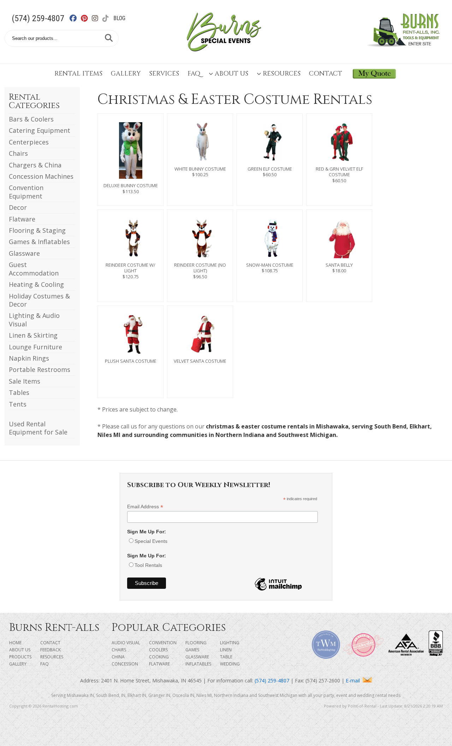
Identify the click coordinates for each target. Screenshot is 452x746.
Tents (17, 404)
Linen (226, 650)
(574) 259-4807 (38, 18)
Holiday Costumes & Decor (39, 300)
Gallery (126, 73)
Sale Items (24, 381)
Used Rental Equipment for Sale (38, 428)
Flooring (196, 643)
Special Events (151, 541)
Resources (282, 73)
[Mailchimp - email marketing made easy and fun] (278, 590)
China (118, 657)
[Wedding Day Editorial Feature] (363, 656)
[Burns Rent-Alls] (224, 56)
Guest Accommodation (34, 268)
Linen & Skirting (33, 335)
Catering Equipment (39, 130)
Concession (125, 664)
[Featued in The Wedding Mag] (326, 656)
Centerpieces (29, 142)
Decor (18, 207)
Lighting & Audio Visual (34, 319)
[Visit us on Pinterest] (88, 18)
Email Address (145, 506)
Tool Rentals (148, 565)
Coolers (158, 650)
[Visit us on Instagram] (98, 18)
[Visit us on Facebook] (77, 18)
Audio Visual (126, 643)
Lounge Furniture (35, 347)
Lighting (229, 643)
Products (20, 657)
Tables (19, 392)
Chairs (18, 153)
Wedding (230, 664)
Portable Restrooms (39, 369)
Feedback (50, 650)
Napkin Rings (29, 358)
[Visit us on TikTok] (109, 18)
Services (164, 73)
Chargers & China (35, 165)
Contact (325, 73)
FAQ (194, 73)
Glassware (24, 253)
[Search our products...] (109, 38)
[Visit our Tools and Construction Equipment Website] (405, 51)
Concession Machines (41, 176)
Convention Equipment (26, 191)
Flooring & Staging (37, 230)
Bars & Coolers (31, 119)
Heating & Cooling (36, 284)
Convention (163, 643)
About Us (231, 73)
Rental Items (78, 73)
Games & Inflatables (39, 241)
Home (15, 643)
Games (192, 650)
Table (226, 657)
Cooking (159, 657)
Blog (119, 18)
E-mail (354, 680)
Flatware (22, 219)
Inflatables (198, 664)
